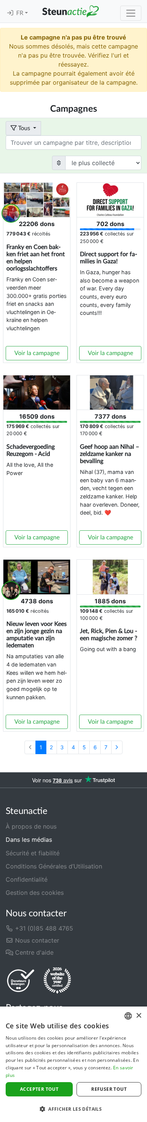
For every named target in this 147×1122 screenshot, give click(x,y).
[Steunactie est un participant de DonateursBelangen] (21, 980)
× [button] (138, 1016)
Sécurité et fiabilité (33, 853)
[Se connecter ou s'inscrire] (10, 13)
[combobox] (128, 1016)
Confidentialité (26, 879)
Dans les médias (29, 839)
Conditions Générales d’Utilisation (54, 866)
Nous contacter (36, 940)
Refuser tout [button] (109, 1089)
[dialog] (73, 1064)
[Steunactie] (70, 11)
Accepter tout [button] (39, 1089)
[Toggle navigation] (130, 13)
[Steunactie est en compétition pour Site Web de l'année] (57, 980)
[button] (73, 1108)
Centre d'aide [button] (33, 952)
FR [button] (20, 13)
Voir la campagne (37, 353)
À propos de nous (31, 826)
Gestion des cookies (35, 892)
